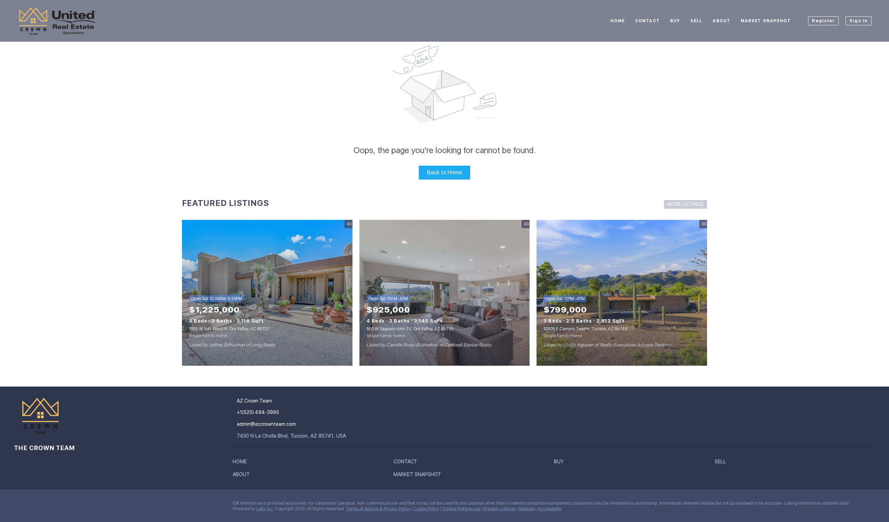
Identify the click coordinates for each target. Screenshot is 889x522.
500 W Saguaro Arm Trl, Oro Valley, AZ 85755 (410, 328)
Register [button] (823, 20)
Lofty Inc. (265, 508)
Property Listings (499, 508)
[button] (241, 463)
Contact (647, 20)
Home (617, 20)
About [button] (721, 20)
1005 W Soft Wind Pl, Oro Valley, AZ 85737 (229, 328)
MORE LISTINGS (685, 204)
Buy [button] (675, 20)
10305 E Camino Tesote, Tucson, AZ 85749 (585, 328)
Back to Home (444, 172)
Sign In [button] (858, 20)
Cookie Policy (426, 508)
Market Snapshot (766, 20)
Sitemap (526, 508)
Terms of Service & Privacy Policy (378, 508)
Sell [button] (696, 20)
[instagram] (19, 505)
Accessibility (550, 508)
